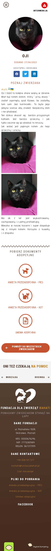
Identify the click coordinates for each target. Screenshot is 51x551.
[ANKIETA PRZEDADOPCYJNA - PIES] (25, 270)
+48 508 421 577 (25, 459)
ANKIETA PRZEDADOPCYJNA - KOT (25, 307)
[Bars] (6, 5)
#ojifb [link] (4, 89)
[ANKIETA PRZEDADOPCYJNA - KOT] (25, 296)
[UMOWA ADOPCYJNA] (25, 321)
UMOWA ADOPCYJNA (26, 332)
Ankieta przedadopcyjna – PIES (25, 485)
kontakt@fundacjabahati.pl (25, 465)
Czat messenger (25, 471)
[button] (17, 74)
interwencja (40, 10)
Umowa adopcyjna (25, 496)
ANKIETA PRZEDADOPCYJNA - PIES (25, 282)
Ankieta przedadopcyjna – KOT (25, 490)
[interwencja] (44, 5)
